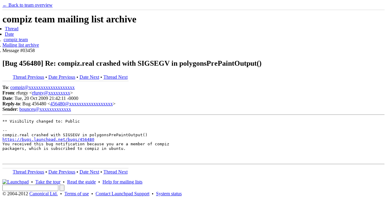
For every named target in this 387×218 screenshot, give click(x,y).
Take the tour (47, 181)
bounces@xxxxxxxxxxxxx (45, 109)
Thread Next (115, 77)
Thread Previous (28, 77)
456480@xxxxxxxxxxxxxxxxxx (81, 103)
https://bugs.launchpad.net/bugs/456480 (48, 139)
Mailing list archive (20, 45)
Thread (11, 28)
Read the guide (81, 181)
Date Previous (61, 77)
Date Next (89, 77)
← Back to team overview (27, 5)
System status (169, 193)
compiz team (16, 39)
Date (9, 34)
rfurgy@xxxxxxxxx (51, 92)
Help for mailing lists (122, 181)
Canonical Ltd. (43, 193)
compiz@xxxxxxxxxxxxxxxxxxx (42, 87)
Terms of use (76, 193)
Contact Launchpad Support (122, 193)
